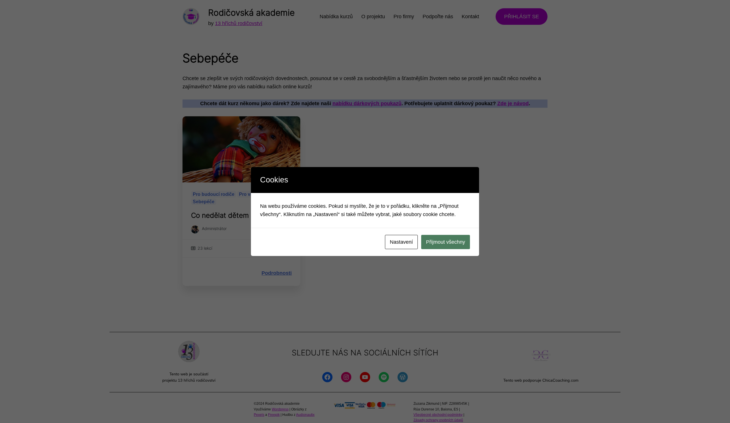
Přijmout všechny (445, 242)
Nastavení (401, 242)
